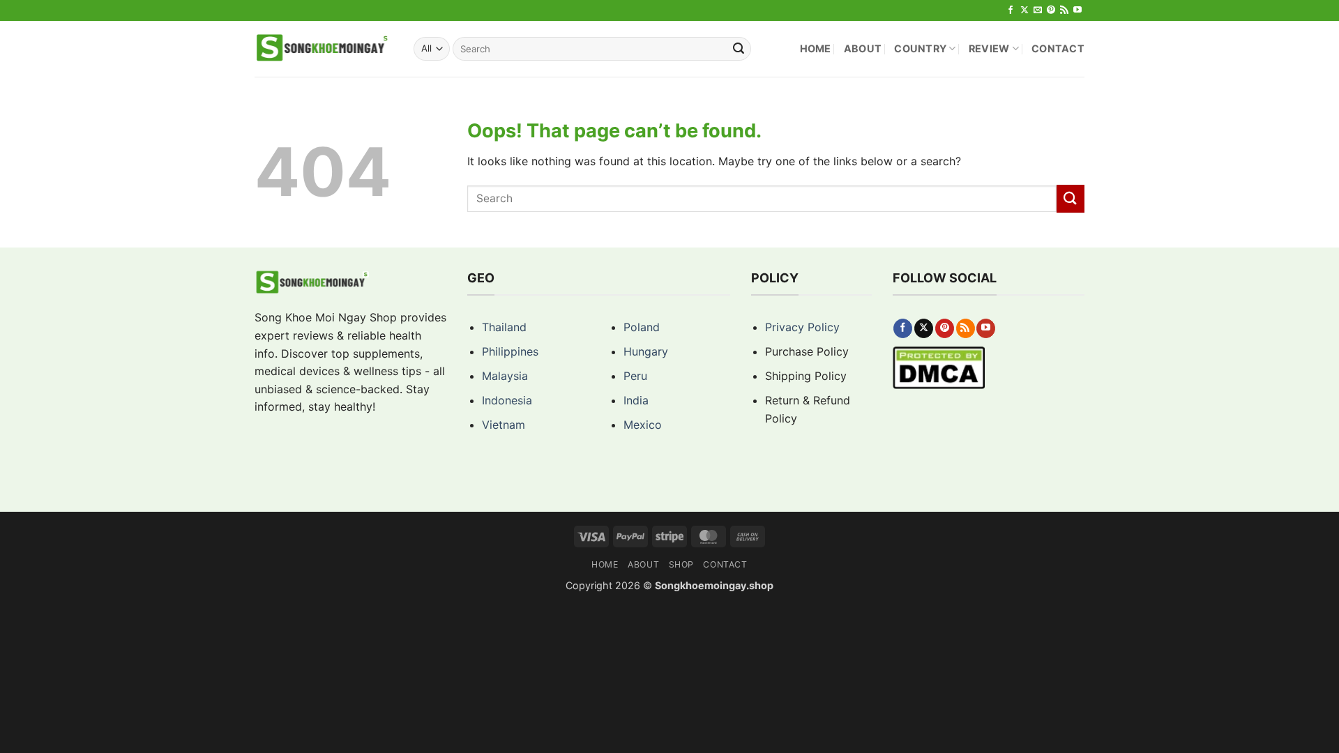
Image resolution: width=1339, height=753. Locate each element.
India (636, 400)
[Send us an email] (1038, 10)
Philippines (510, 351)
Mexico (642, 425)
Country (920, 48)
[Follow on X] (1024, 10)
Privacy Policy (802, 327)
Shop (681, 564)
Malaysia (505, 376)
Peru (635, 376)
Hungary (645, 351)
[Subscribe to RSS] (1064, 10)
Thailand (504, 327)
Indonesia (507, 400)
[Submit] (738, 49)
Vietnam (503, 425)
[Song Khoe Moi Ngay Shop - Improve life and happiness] (324, 48)
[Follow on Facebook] (1010, 10)
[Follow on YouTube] (1077, 10)
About (863, 48)
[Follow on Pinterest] (1051, 10)
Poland (641, 327)
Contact (1057, 48)
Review (989, 48)
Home (815, 48)
